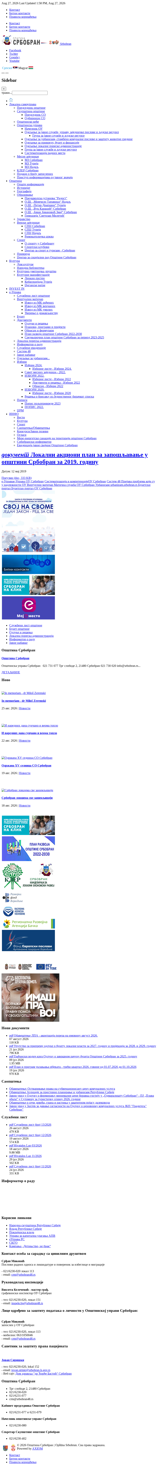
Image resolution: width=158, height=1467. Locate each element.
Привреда (23, 254)
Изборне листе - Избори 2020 (51, 393)
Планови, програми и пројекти (45, 327)
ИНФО (14, 414)
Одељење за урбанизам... (33, 358)
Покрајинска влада (21, 1232)
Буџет (21, 316)
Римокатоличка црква (39, 236)
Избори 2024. (33, 365)
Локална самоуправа (22, 104)
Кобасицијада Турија (38, 281)
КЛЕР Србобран (28, 170)
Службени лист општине (33, 295)
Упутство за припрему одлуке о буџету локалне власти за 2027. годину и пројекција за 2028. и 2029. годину (85, 1046)
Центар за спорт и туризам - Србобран (50, 250)
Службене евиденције (31, 347)
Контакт (14, 9)
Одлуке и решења (36, 323)
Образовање (25, 194)
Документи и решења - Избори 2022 (56, 382)
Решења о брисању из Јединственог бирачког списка (59, 396)
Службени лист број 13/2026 (32, 1124)
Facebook (15, 50)
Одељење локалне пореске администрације (53, 146)
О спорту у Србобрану (39, 243)
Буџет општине (19, 628)
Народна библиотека (30, 267)
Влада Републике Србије (25, 1228)
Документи (24, 320)
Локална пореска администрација (39, 340)
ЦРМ (20, 410)
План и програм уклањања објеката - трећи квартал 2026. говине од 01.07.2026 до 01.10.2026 (75, 1066)
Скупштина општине (31, 111)
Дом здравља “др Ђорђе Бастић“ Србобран (43, 1373)
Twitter (13, 53)
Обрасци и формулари (39, 330)
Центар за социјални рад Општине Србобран (46, 257)
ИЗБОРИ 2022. (34, 375)
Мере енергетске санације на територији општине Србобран (57, 438)
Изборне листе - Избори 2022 (51, 379)
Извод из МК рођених (39, 302)
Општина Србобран (15, 658)
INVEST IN (16, 288)
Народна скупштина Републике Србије (35, 1225)
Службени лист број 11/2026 (32, 1166)
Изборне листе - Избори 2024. (52, 368)
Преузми (17, 478)
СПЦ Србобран (35, 226)
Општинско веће (28, 121)
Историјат (23, 187)
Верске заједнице (28, 222)
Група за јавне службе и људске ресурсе (58, 135)
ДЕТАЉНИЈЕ (11, 672)
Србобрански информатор (34, 441)
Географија (24, 191)
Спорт (21, 240)
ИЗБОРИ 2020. (34, 389)
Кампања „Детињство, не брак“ (30, 1246)
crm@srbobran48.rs (23, 1274)
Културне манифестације (33, 274)
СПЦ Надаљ (33, 233)
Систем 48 (24, 351)
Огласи (21, 434)
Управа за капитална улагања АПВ (32, 1235)
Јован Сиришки (13, 1360)
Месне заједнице (28, 156)
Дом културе (25, 264)
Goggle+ (14, 57)
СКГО (13, 1242)
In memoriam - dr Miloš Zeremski (24, 700)
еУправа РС (17, 1239)
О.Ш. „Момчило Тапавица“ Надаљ (48, 201)
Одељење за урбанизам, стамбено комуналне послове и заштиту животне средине (79, 139)
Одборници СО (35, 118)
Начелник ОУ (34, 128)
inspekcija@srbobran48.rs (27, 1303)
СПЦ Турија (33, 229)
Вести (21, 417)
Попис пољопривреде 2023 (43, 403)
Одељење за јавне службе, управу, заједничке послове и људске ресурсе (72, 132)
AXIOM (37, 1448)
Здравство (23, 219)
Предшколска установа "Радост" (46, 198)
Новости (24, 708)
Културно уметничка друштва (36, 271)
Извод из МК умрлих (39, 309)
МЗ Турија (31, 163)
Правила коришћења (22, 16)
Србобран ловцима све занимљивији (27, 797)
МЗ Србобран (34, 160)
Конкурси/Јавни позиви (32, 431)
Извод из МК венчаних (40, 306)
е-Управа (15, 292)
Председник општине (31, 107)
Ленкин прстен (35, 278)
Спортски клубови (37, 247)
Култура (14, 260)
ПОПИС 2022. (34, 407)
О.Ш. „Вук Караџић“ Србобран (45, 208)
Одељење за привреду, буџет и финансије (52, 142)
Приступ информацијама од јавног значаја (45, 177)
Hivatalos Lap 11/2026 (28, 1156)
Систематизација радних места (45, 153)
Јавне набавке (26, 354)
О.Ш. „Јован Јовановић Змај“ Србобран (51, 212)
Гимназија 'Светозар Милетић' (45, 215)
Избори (22, 361)
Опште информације (30, 184)
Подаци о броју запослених (35, 173)
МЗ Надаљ (32, 167)
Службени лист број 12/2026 (32, 1135)
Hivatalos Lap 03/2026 (28, 1145)
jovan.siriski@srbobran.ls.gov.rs (30, 1370)
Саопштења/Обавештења (33, 427)
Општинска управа (29, 125)
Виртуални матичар (30, 299)
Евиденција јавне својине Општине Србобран (47, 445)
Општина (15, 180)
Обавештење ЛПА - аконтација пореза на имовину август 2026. (56, 1035)
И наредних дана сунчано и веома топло (29, 733)
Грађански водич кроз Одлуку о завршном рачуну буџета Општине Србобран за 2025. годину (75, 1056)
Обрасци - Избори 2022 (47, 386)
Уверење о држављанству (41, 313)
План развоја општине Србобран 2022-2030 (53, 334)
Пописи (22, 400)
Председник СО (35, 114)
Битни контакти (19, 13)
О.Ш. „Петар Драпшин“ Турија (45, 205)
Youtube (14, 60)
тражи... (7, 92)
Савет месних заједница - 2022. (45, 372)
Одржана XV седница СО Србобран (26, 765)
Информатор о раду (30, 344)
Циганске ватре (35, 285)
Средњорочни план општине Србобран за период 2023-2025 (64, 337)
